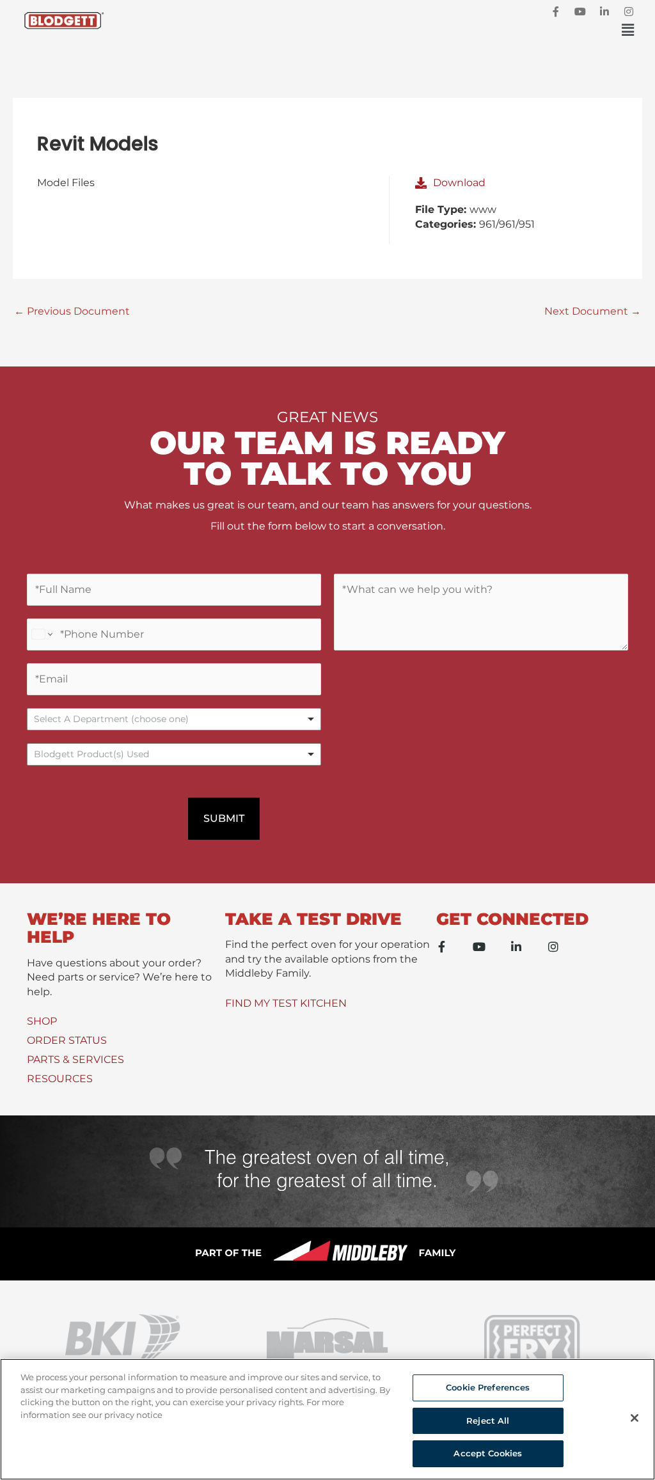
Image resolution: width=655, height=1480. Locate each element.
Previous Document (72, 311)
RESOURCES (60, 1079)
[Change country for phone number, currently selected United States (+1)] (41, 634)
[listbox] (174, 719)
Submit (223, 818)
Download (459, 183)
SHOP (42, 1021)
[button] (376, 30)
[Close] (634, 1418)
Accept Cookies (488, 1453)
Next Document (592, 311)
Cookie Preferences (488, 1387)
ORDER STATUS (67, 1040)
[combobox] (174, 754)
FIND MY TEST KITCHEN (286, 1003)
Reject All (487, 1420)
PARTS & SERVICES (75, 1059)
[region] (327, 1419)
